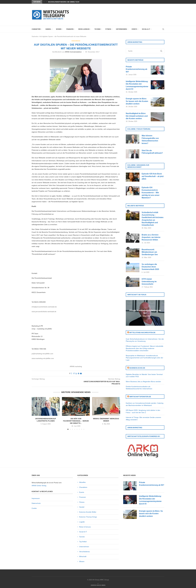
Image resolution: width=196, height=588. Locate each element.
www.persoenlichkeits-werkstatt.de (44, 311)
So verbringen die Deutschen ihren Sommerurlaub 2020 (150, 266)
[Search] (163, 29)
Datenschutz (36, 503)
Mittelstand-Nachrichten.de (142, 332)
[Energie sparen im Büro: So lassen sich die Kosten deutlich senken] (157, 102)
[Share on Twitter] (76, 373)
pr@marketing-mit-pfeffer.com (42, 354)
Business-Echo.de (137, 368)
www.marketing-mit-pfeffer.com (43, 358)
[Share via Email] (81, 373)
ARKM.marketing (76, 366)
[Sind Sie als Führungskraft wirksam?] (132, 153)
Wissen (58, 29)
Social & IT (146, 29)
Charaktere (36, 29)
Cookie (34, 508)
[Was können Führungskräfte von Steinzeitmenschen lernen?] (132, 139)
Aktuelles (82, 482)
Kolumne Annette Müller (87, 512)
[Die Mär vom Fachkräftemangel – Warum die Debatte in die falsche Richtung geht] (76, 406)
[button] (44, 2)
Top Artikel (83, 542)
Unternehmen (121, 29)
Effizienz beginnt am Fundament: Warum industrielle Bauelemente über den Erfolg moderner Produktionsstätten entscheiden (144, 348)
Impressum (36, 498)
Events (134, 29)
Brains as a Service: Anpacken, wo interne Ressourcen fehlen (151, 237)
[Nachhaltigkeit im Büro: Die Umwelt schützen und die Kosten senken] (157, 116)
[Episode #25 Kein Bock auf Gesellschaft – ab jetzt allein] (132, 177)
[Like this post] (71, 373)
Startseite (35, 36)
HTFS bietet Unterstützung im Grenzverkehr (149, 281)
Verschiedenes (84, 551)
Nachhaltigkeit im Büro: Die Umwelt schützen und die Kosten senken (137, 115)
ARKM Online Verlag (39, 485)
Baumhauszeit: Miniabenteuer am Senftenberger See (150, 252)
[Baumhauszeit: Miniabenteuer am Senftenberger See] (132, 252)
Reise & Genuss (83, 29)
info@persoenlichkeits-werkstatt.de (44, 307)
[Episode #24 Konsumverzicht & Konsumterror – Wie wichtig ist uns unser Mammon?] (132, 190)
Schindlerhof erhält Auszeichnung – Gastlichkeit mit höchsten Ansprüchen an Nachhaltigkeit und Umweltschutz (152, 218)
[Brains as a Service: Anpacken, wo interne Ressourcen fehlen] (132, 238)
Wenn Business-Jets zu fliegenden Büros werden (143, 381)
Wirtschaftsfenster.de (140, 397)
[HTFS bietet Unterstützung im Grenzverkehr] (132, 282)
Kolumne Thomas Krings (88, 517)
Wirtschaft (82, 556)
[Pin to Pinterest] (78, 373)
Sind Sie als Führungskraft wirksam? (152, 152)
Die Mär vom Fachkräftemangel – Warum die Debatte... (76, 421)
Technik (97, 29)
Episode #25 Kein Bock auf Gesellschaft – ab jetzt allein (153, 176)
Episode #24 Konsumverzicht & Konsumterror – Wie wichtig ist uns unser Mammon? (150, 193)
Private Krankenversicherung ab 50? (136, 69)
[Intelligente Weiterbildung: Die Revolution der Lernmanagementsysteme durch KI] (157, 84)
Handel (48, 29)
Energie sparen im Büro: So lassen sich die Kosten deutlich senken (137, 101)
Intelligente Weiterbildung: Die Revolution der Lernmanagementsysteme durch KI (137, 85)
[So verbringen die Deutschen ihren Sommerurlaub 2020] (132, 267)
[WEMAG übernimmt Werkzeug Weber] (106, 406)
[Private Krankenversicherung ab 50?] (157, 70)
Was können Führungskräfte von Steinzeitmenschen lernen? (150, 139)
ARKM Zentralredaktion (73, 52)
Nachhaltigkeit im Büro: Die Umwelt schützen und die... (69, 2)
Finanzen (70, 29)
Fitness (108, 29)
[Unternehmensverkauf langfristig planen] (46, 406)
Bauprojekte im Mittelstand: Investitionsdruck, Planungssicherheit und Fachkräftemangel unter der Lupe (144, 358)
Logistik (82, 522)
